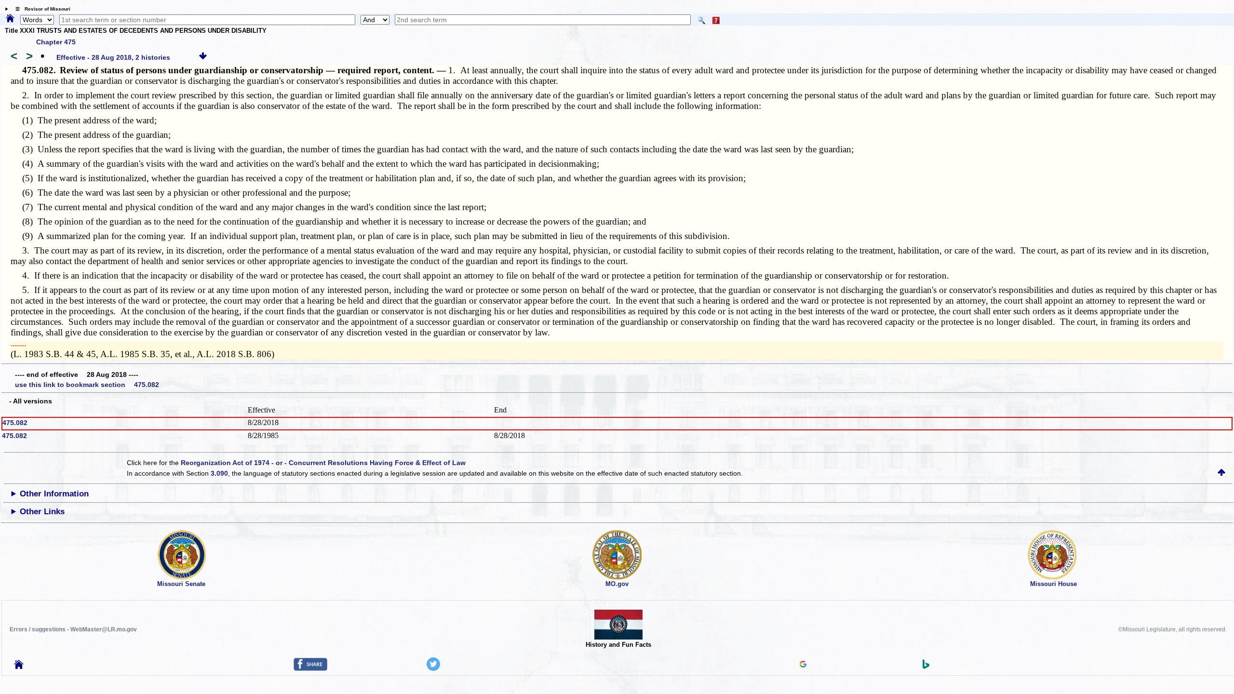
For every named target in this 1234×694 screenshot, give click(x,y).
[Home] (10, 19)
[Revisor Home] (19, 666)
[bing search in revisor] (926, 666)
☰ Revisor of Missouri (40, 9)
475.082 (14, 423)
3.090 (219, 473)
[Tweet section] (433, 668)
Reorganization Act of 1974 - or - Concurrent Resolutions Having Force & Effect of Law (323, 463)
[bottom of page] (203, 57)
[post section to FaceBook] (310, 668)
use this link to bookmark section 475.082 (87, 384)
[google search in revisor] (803, 665)
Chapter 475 (56, 42)
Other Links (42, 511)
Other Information (54, 493)
